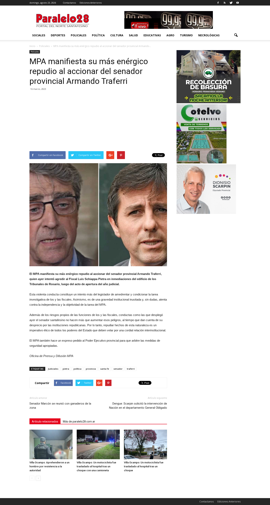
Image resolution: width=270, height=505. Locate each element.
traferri (131, 368)
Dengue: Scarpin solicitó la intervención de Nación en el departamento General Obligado (138, 405)
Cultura (116, 35)
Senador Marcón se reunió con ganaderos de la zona (60, 405)
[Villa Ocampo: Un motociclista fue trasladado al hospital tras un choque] (145, 444)
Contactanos (69, 2)
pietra (66, 368)
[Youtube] (238, 2)
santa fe (104, 368)
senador (118, 368)
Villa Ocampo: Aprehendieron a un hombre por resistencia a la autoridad (49, 466)
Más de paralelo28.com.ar (79, 421)
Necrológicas (209, 35)
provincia (91, 368)
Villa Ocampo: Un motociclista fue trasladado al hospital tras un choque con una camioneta (96, 466)
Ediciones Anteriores (91, 2)
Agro (170, 35)
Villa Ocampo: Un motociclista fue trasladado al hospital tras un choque (143, 466)
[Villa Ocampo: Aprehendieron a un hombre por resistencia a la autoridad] (51, 444)
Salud (133, 35)
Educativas (152, 35)
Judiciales (53, 368)
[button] (236, 35)
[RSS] (225, 2)
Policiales (78, 35)
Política (98, 35)
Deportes (58, 35)
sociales (38, 35)
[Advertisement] (98, 121)
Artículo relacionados (45, 421)
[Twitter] (231, 2)
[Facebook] (218, 2)
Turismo (186, 35)
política (77, 368)
